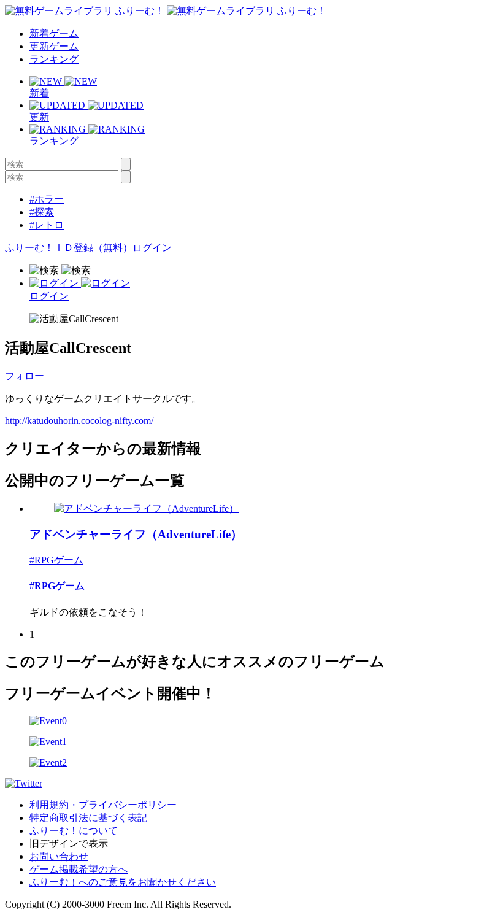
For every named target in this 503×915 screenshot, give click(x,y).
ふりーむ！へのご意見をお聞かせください (122, 882)
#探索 (41, 212)
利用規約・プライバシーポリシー (103, 805)
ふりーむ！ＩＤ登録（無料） (68, 247)
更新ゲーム (54, 46)
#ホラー (46, 199)
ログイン (152, 247)
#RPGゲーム (56, 560)
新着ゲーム (54, 33)
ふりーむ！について (73, 830)
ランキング (54, 59)
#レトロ (46, 225)
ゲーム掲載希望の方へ (78, 869)
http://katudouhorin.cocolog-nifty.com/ (79, 420)
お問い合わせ (58, 856)
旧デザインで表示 (68, 843)
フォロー (24, 376)
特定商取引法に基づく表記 (88, 818)
